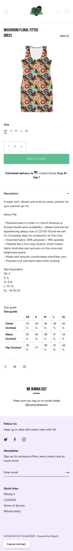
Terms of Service (14, 505)
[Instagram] (24, 439)
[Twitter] (5, 439)
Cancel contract (16, 544)
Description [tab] (11, 193)
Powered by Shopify (48, 536)
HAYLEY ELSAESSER (24, 536)
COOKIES (10, 500)
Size (6, 124)
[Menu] (6, 11)
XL (26, 130)
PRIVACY (9, 494)
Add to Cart (36, 158)
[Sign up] (67, 472)
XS (5, 130)
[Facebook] (15, 439)
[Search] (58, 12)
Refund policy (12, 511)
